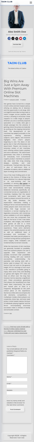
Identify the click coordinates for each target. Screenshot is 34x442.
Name (9, 377)
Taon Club (6, 2)
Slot (11, 313)
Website (9, 390)
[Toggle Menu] (31, 2)
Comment (11, 355)
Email (9, 384)
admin (24, 100)
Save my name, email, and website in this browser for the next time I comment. (16, 403)
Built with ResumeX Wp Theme (17, 51)
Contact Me (17, 44)
